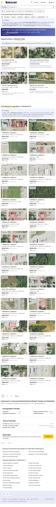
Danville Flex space (33, 473)
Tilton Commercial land (34, 485)
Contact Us (48, 436)
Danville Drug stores (8, 473)
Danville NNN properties (34, 468)
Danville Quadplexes (33, 480)
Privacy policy (22, 499)
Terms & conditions (13, 499)
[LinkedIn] (7, 494)
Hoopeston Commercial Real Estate (12, 454)
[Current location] (2, 17)
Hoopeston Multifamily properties (11, 482)
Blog (28, 499)
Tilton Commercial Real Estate (36, 451)
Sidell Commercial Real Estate (10, 456)
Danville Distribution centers (35, 475)
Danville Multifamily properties (10, 463)
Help (31, 499)
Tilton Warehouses (7, 487)
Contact (5, 501)
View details (14, 58)
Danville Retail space (8, 465)
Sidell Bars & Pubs (7, 485)
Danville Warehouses (33, 463)
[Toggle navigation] (2, 2)
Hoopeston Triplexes (33, 482)
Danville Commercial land (34, 465)
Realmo (11, 2)
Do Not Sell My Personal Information (17, 501)
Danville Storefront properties (10, 470)
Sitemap (36, 499)
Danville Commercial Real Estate (11, 451)
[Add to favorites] (25, 48)
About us (5, 499)
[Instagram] (11, 494)
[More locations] (47, 17)
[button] (32, 7)
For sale (2, 442)
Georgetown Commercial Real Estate (37, 454)
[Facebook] (4, 494)
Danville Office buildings (34, 470)
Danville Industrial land (34, 477)
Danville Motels (6, 480)
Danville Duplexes (7, 468)
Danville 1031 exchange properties (11, 477)
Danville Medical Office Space (10, 475)
